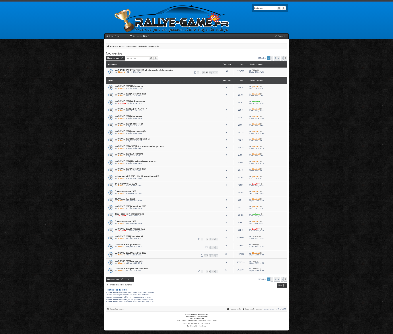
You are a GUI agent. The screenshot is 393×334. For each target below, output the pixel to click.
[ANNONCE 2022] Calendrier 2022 (130, 253)
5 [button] (282, 58)
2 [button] (271, 58)
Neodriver (255, 269)
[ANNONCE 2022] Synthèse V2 (129, 236)
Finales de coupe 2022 (125, 221)
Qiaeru (207, 323)
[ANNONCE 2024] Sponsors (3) (129, 124)
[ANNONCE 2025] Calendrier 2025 (130, 94)
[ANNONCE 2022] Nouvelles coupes (131, 269)
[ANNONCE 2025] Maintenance (129, 86)
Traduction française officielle (193, 323)
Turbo (254, 261)
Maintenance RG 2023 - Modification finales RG (137, 176)
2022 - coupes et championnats (129, 214)
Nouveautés (114, 53)
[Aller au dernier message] (258, 70)
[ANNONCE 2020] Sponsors (127, 244)
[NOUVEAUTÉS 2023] (125, 199)
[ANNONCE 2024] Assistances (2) (130, 131)
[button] (285, 58)
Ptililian (254, 70)
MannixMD (204, 316)
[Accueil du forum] (172, 19)
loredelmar (256, 101)
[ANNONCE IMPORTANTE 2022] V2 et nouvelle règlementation (144, 70)
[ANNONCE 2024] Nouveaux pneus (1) (132, 139)
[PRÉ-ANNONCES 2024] (126, 184)
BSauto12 (121, 72)
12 (210, 73)
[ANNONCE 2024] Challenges (128, 116)
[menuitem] (146, 36)
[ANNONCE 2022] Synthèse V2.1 (130, 229)
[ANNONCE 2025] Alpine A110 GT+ (131, 109)
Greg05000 (122, 103)
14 (216, 73)
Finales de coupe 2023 (125, 191)
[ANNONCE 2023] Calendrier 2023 (130, 206)
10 (203, 73)
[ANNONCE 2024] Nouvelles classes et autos (135, 161)
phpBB (189, 320)
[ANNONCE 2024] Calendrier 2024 (130, 169)
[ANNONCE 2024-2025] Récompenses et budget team (139, 146)
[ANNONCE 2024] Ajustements (129, 154)
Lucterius (255, 236)
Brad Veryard (203, 314)
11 (207, 73)
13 (213, 73)
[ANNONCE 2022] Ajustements (129, 261)
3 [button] (275, 58)
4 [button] (278, 58)
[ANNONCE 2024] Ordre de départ (130, 101)
